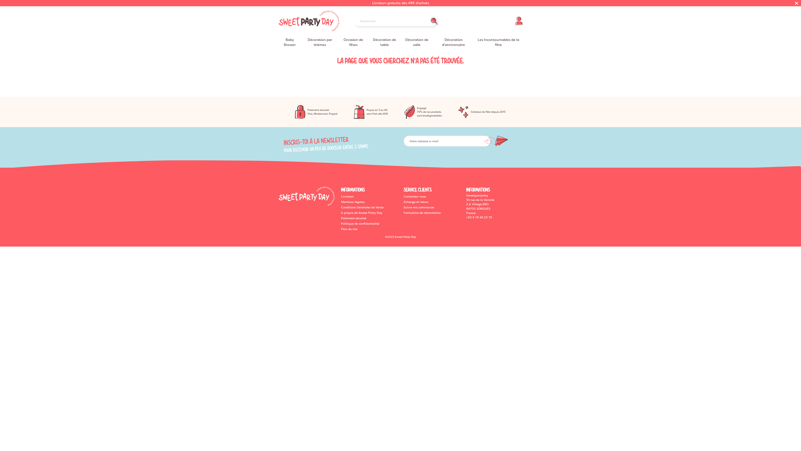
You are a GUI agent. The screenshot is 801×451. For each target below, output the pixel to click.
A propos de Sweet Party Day (361, 213)
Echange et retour (416, 202)
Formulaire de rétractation (422, 213)
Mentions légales (353, 202)
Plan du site (349, 229)
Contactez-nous (415, 196)
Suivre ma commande (419, 207)
